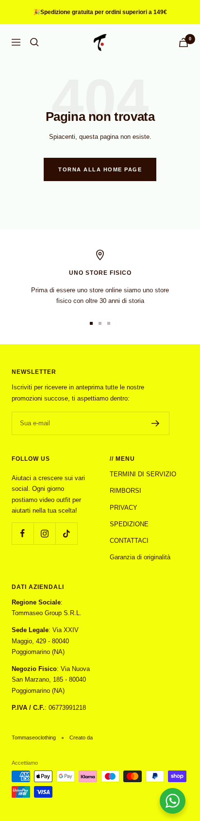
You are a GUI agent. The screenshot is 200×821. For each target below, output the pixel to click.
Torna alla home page (100, 169)
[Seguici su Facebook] (22, 533)
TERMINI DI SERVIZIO (143, 474)
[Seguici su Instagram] (44, 533)
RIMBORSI (125, 490)
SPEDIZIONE (129, 524)
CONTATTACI (129, 540)
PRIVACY (123, 507)
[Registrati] (155, 423)
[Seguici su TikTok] (66, 533)
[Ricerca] (34, 42)
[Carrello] (183, 42)
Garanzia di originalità (140, 557)
